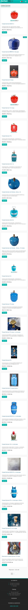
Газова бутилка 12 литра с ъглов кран (11, 332)
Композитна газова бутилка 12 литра (11, 556)
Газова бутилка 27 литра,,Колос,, (10, 388)
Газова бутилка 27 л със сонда (9, 528)
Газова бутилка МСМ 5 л (8, 23)
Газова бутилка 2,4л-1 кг (8, 164)
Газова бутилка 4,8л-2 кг (8, 220)
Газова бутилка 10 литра (8, 304)
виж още (4, 32)
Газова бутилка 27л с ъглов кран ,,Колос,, (12, 500)
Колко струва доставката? (15, 593)
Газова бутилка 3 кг (6, 276)
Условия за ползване (14, 583)
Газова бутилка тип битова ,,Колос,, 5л (11, 192)
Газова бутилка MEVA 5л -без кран (10, 51)
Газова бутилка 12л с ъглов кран (10, 444)
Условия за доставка (14, 584)
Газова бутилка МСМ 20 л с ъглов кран (11, 416)
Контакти (15, 586)
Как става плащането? (15, 595)
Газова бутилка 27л (6, 360)
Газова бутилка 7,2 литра (8, 108)
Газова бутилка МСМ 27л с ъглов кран (11, 472)
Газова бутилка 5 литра (7, 80)
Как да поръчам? (15, 592)
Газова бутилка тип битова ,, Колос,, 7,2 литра (13, 248)
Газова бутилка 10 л (7, 136)
